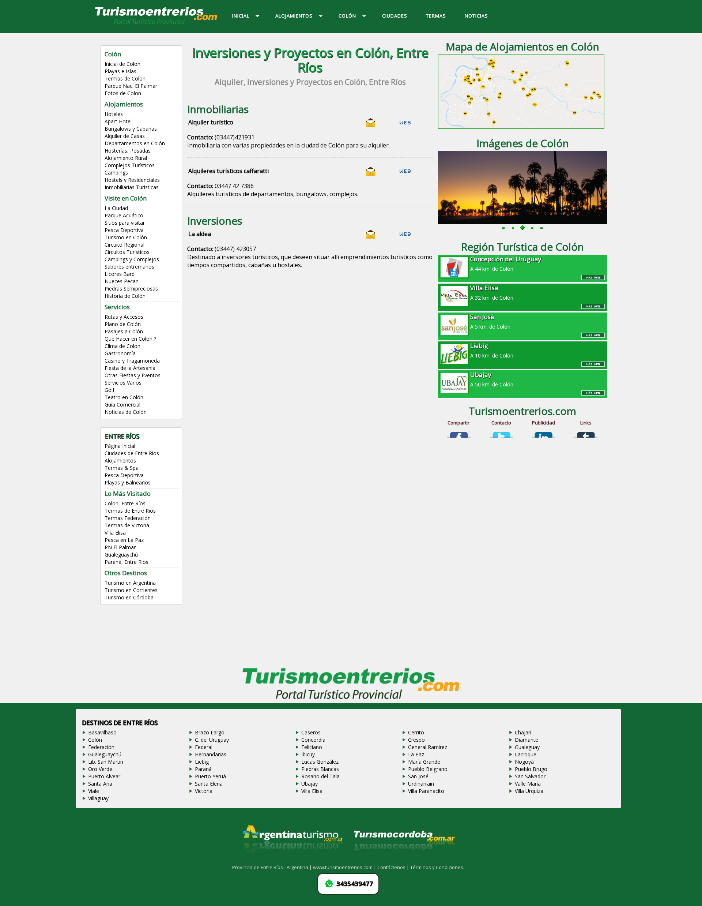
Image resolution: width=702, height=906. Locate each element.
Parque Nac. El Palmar (131, 85)
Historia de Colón (125, 295)
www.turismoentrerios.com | (345, 867)
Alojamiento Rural (126, 157)
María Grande (424, 761)
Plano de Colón (123, 324)
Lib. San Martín (105, 761)
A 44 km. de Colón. (505, 263)
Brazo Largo (209, 732)
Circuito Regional (124, 244)
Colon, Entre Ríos (125, 503)
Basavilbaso (102, 732)
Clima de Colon (122, 345)
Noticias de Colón (126, 411)
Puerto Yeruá (210, 776)
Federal (203, 747)
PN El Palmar (120, 547)
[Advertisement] (310, 353)
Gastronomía (120, 353)
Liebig (202, 761)
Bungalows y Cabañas (131, 128)
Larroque (525, 754)
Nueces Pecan (122, 281)
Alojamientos (124, 104)
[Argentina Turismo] (292, 860)
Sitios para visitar (125, 222)
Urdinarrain (421, 783)
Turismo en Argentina (130, 582)
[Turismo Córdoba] (403, 860)
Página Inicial (120, 445)
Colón (95, 739)
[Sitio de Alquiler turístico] (405, 125)
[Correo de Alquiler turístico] (370, 125)
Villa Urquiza (529, 790)
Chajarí (523, 732)
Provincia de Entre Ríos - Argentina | (272, 867)
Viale (93, 790)
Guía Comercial (122, 404)
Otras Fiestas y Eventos (133, 375)
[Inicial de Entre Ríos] (156, 24)
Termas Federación (128, 517)
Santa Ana (100, 783)
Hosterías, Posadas (128, 150)
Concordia (313, 739)
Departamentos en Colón (135, 143)
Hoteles (114, 114)
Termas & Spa (122, 467)
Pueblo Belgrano (428, 768)
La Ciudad (116, 208)
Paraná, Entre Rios (126, 561)
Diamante (526, 739)
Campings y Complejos (132, 259)
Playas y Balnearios (128, 482)
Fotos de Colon (123, 93)
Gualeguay (527, 747)
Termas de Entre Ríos (130, 510)
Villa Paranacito (426, 790)
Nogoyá (524, 761)
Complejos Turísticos (130, 165)
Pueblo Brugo (531, 768)
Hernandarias (210, 754)
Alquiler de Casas (125, 135)
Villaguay (98, 798)
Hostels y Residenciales (132, 179)
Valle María (528, 783)
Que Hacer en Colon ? (130, 338)
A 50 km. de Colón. (492, 379)
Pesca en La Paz (124, 539)
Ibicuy (308, 754)
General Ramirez (427, 747)
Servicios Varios (123, 382)
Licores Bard (120, 273)
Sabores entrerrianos (129, 266)
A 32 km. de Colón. (492, 292)
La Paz (416, 754)
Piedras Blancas (320, 768)
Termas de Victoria (127, 525)
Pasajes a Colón (124, 331)
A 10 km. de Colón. (492, 350)
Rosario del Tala (320, 776)
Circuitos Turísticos (127, 251)
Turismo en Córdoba (129, 597)
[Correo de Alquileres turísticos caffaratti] (370, 174)
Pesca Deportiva (124, 229)
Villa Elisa (115, 532)
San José (418, 776)
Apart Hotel (118, 121)
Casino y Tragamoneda (132, 360)
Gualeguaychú (121, 554)
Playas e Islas (120, 71)
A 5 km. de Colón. (491, 321)
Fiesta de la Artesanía (130, 367)
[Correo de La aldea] (370, 237)
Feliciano (311, 747)
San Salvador (530, 776)
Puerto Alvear (104, 776)
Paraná (203, 768)
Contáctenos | (393, 867)
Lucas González (320, 761)
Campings (116, 172)
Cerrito (416, 732)
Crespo (416, 739)
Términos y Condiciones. (437, 867)
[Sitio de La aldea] (405, 237)
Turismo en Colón (126, 237)
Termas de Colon (125, 78)
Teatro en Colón (124, 397)
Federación (101, 747)
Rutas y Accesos (124, 316)
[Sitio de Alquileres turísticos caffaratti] (405, 174)
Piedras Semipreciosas (131, 288)
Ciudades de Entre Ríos (132, 453)
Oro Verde (100, 768)
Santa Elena (209, 783)
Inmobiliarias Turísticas (132, 187)
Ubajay (309, 783)
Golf (109, 389)
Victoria (203, 790)
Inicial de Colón (122, 63)
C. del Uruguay (212, 739)
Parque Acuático (124, 215)
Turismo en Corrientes (131, 590)
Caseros (311, 732)
